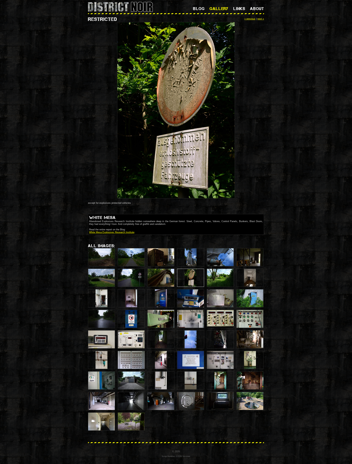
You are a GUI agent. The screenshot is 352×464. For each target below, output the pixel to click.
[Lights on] (249, 278)
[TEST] (160, 298)
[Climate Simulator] (190, 298)
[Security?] (131, 421)
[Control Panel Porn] (131, 360)
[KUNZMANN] (160, 319)
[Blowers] (160, 401)
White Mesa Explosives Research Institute (111, 232)
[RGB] (190, 339)
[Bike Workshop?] (249, 360)
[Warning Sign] (131, 278)
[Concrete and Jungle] (220, 278)
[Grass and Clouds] (131, 257)
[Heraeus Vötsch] (131, 339)
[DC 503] (220, 319)
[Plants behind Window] (220, 401)
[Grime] (190, 319)
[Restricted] (190, 278)
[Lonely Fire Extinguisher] (160, 360)
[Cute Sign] (190, 380)
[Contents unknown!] (249, 298)
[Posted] (131, 319)
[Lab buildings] (101, 278)
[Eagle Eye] (220, 360)
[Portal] (220, 380)
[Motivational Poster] (190, 360)
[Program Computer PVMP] (101, 339)
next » (260, 18)
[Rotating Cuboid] (220, 298)
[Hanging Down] (220, 257)
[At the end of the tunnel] (131, 401)
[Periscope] (160, 380)
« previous (249, 18)
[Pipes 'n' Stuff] (220, 339)
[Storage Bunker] (160, 278)
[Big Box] (160, 257)
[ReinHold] (101, 380)
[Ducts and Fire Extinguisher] (101, 401)
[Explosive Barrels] (249, 257)
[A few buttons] (249, 319)
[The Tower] (190, 257)
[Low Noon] (101, 360)
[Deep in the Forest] (101, 257)
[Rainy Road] (101, 319)
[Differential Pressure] (190, 401)
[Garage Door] (131, 380)
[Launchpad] (160, 339)
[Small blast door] (101, 298)
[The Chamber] (249, 380)
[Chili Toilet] (131, 298)
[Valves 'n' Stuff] (249, 339)
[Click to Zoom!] (176, 110)
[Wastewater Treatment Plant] (249, 401)
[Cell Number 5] (101, 421)
